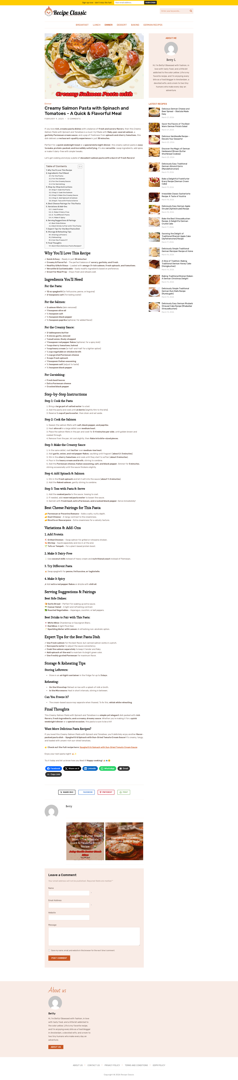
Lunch (96, 25)
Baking (135, 25)
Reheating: (57, 237)
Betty (69, 806)
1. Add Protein (57, 209)
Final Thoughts (54, 243)
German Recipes (152, 25)
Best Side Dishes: (59, 223)
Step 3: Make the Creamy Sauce (65, 195)
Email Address (54, 900)
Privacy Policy (112, 1065)
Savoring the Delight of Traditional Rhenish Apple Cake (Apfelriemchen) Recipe (176, 236)
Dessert (122, 25)
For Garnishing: (58, 184)
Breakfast (82, 25)
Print (125, 792)
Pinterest (107, 792)
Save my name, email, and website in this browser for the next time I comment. (83, 950)
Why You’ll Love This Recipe (60, 170)
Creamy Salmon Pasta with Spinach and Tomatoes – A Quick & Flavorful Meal (87, 110)
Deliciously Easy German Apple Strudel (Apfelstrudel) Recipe (176, 207)
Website (52, 912)
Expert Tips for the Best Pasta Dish (64, 229)
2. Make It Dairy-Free (60, 212)
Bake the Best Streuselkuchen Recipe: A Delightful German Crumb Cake (176, 221)
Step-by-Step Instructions (60, 187)
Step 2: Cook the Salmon (62, 192)
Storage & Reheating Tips (59, 232)
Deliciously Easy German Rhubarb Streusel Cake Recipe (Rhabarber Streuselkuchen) (177, 306)
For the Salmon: (58, 179)
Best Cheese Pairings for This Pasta (64, 203)
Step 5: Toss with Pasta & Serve (65, 201)
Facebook (88, 792)
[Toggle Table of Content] (79, 166)
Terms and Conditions (136, 1065)
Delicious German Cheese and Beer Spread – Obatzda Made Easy (176, 111)
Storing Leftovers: (59, 235)
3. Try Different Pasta (61, 215)
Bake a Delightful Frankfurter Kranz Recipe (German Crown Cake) (175, 181)
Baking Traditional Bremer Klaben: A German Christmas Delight (177, 277)
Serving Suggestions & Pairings (62, 220)
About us (78, 1065)
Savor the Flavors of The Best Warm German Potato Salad (176, 125)
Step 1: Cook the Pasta (61, 190)
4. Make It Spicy (58, 217)
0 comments (74, 119)
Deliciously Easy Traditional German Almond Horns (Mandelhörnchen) (174, 166)
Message (52, 925)
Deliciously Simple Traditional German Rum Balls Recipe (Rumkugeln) (175, 291)
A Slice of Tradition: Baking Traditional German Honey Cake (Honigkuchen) (176, 263)
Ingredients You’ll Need (58, 173)
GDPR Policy (159, 1065)
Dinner (109, 25)
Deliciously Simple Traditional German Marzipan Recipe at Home (177, 249)
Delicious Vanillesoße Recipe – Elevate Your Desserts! (175, 137)
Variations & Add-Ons (57, 206)
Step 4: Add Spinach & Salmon (64, 198)
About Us (56, 1047)
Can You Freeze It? (60, 240)
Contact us (94, 1065)
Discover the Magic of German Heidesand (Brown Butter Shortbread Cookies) (176, 151)
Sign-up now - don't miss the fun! (96, 2)
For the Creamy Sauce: (61, 181)
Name (51, 888)
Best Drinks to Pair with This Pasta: (67, 226)
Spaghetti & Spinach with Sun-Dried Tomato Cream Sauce (108, 747)
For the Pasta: (58, 176)
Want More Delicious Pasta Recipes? (66, 246)
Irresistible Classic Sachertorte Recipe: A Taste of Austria (176, 195)
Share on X (68, 792)
